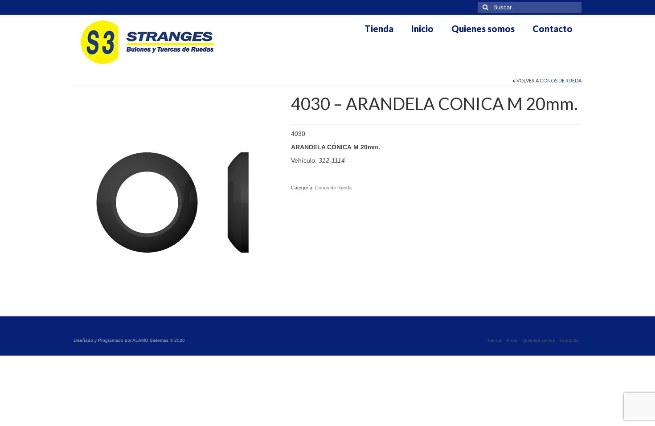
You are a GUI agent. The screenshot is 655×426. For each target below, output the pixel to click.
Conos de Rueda (560, 80)
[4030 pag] (176, 195)
